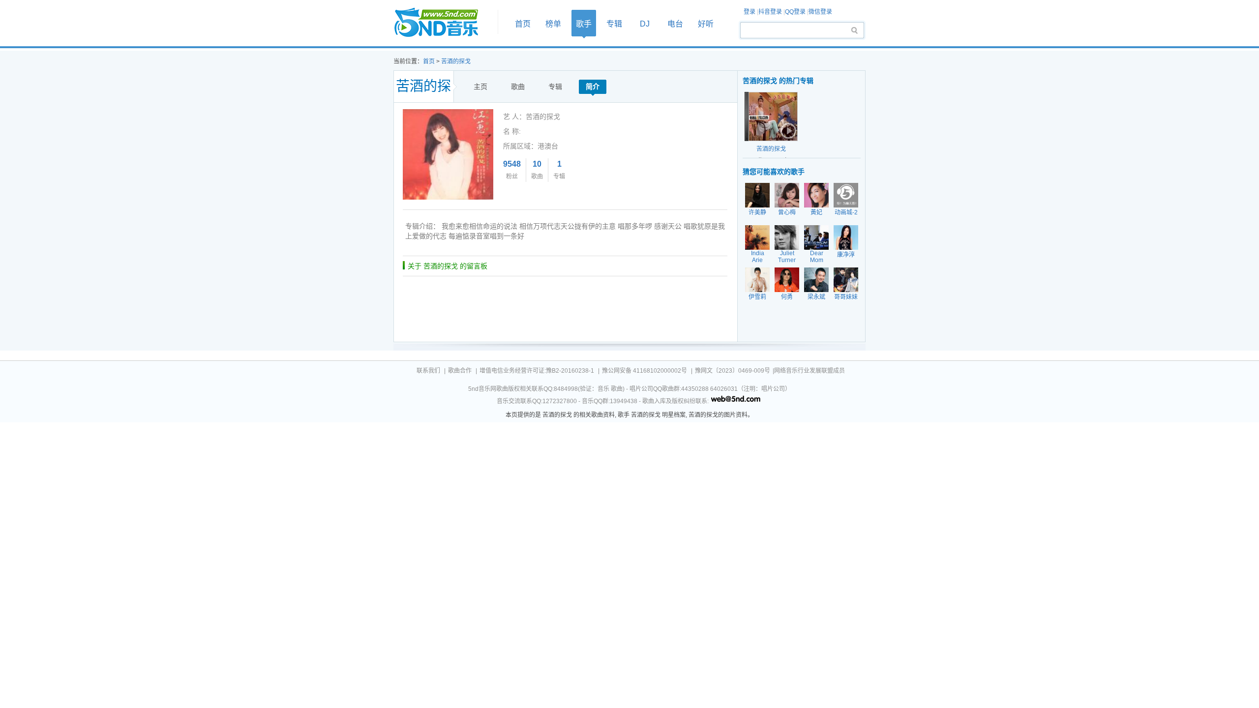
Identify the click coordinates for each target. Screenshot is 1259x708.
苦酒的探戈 (456, 61)
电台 (675, 24)
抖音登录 (770, 11)
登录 (749, 11)
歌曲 (518, 86)
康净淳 (846, 254)
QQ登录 (795, 11)
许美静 (757, 212)
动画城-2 (846, 212)
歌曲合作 (460, 370)
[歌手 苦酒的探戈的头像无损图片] (448, 112)
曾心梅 (787, 212)
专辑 (614, 24)
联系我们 (428, 370)
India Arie (757, 257)
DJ (645, 24)
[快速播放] (787, 130)
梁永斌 (816, 297)
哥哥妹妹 (846, 297)
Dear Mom (816, 257)
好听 (706, 24)
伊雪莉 (757, 297)
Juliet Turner (787, 257)
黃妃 (816, 212)
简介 (593, 86)
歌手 (584, 24)
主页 (480, 86)
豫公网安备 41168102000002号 (644, 370)
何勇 (787, 297)
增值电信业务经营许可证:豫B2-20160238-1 (537, 370)
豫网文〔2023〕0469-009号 (732, 370)
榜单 (553, 24)
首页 (442, 23)
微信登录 (820, 11)
